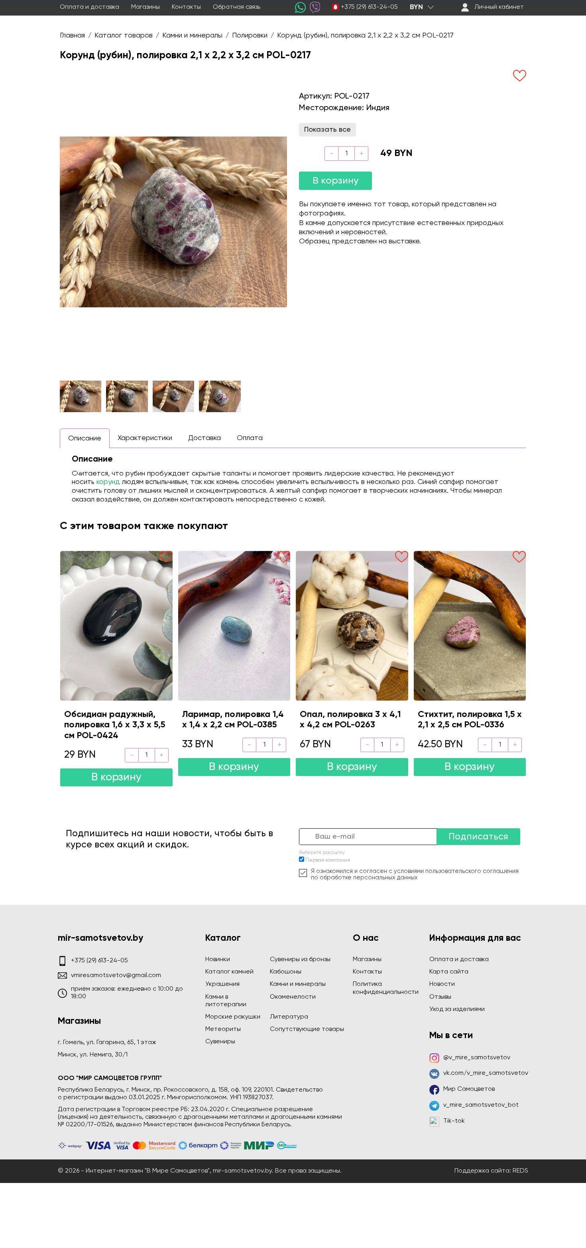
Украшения (222, 984)
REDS (520, 1171)
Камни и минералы (298, 984)
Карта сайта (448, 972)
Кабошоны (285, 972)
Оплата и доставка (89, 7)
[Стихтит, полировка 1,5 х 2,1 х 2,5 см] (470, 625)
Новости (442, 984)
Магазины (145, 7)
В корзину (335, 181)
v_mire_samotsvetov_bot (481, 1105)
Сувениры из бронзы (300, 959)
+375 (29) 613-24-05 (369, 7)
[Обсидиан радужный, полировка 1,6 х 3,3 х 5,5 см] (116, 625)
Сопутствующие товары (307, 1029)
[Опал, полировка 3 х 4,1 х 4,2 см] (352, 625)
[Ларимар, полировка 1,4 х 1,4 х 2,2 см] (234, 625)
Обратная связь (236, 7)
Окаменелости (293, 997)
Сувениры (220, 1042)
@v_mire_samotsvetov (476, 1057)
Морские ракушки (232, 1017)
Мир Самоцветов (469, 1089)
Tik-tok (454, 1121)
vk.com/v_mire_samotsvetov (485, 1073)
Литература (289, 1017)
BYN (416, 7)
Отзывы (440, 997)
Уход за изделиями (457, 1009)
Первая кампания (327, 860)
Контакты (186, 7)
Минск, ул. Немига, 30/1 (93, 1055)
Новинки (217, 959)
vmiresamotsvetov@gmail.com (116, 975)
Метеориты (223, 1029)
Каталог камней (229, 972)
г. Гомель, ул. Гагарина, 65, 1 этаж (107, 1042)
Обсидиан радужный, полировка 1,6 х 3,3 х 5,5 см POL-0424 (114, 725)
